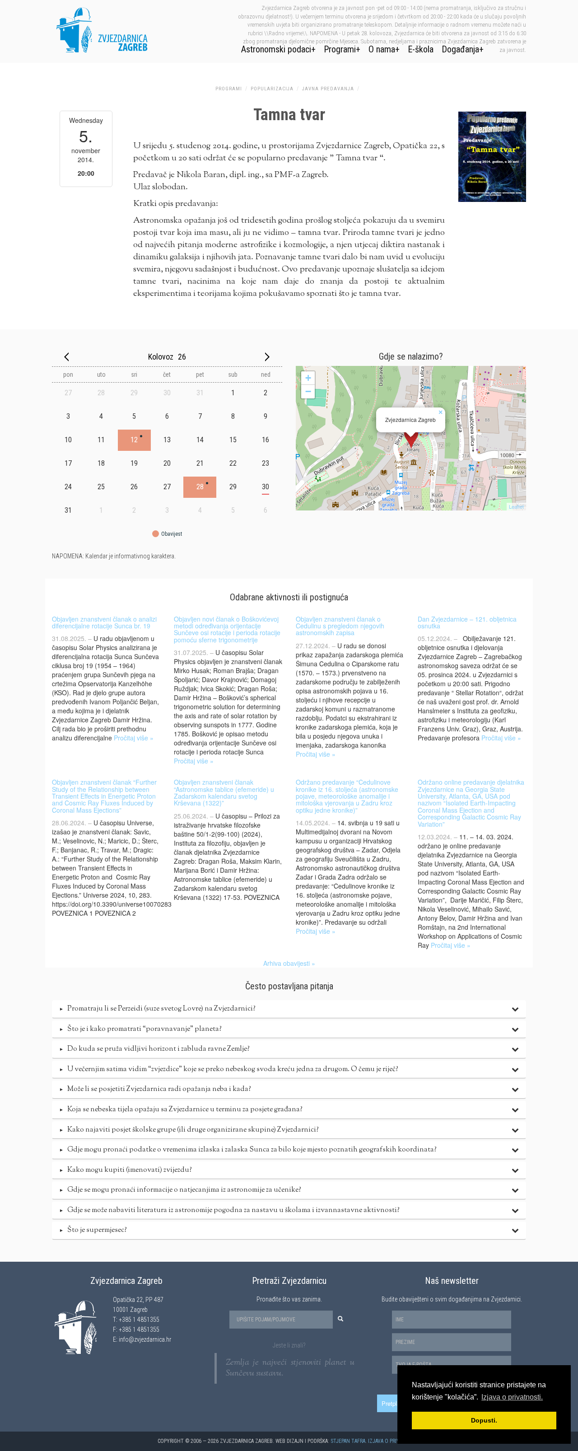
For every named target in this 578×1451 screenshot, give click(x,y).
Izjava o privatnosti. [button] (512, 1397)
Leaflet (516, 506)
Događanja (460, 49)
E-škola (421, 49)
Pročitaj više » (134, 737)
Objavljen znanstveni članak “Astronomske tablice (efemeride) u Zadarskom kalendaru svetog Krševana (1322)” (224, 792)
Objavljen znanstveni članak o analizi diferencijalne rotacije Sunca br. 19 (104, 622)
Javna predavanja (328, 89)
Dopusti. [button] (484, 1420)
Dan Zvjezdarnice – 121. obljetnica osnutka (467, 622)
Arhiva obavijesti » (289, 963)
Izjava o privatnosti (394, 1441)
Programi (340, 49)
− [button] (308, 391)
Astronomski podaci (276, 49)
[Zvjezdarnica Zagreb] (411, 438)
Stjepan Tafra (348, 1441)
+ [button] (308, 378)
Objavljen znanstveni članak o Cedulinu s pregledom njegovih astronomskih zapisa (340, 625)
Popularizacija (272, 89)
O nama (381, 49)
